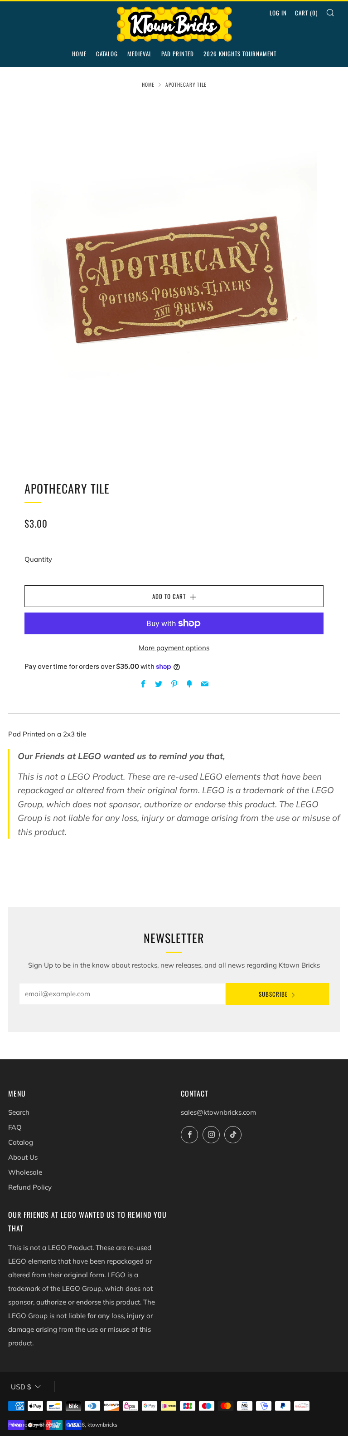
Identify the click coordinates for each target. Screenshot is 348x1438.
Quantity (38, 559)
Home (79, 53)
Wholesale (25, 1172)
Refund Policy (30, 1187)
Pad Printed (177, 53)
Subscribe (273, 993)
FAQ (15, 1127)
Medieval (139, 53)
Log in (278, 12)
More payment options (174, 647)
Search (18, 1112)
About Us (23, 1157)
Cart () (306, 12)
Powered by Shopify (33, 1424)
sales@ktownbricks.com (218, 1112)
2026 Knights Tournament (239, 53)
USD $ (21, 1387)
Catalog (107, 53)
